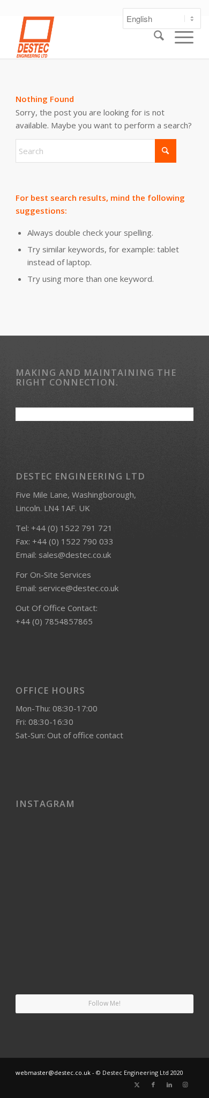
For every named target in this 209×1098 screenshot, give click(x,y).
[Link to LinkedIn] (169, 1085)
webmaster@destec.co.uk (53, 1072)
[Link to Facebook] (153, 1085)
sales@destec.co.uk (75, 554)
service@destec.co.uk (78, 588)
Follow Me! (104, 1003)
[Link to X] (137, 1085)
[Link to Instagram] (185, 1085)
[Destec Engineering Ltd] (87, 37)
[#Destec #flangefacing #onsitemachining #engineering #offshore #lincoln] (44, 842)
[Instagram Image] (164, 903)
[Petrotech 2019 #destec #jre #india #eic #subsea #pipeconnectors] (44, 964)
